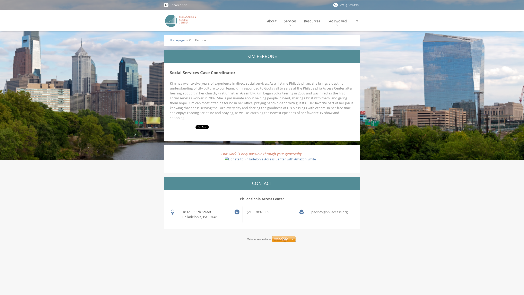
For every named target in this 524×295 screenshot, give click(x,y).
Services (290, 21)
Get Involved (337, 21)
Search (166, 5)
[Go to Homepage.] (180, 23)
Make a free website (259, 239)
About (272, 21)
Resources (312, 21)
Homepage (177, 40)
